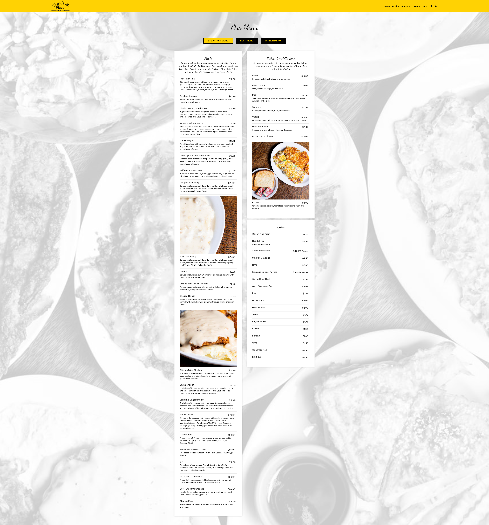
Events (416, 6)
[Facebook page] (431, 6)
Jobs (425, 6)
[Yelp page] (436, 6)
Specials (405, 6)
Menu (387, 6)
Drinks (395, 6)
